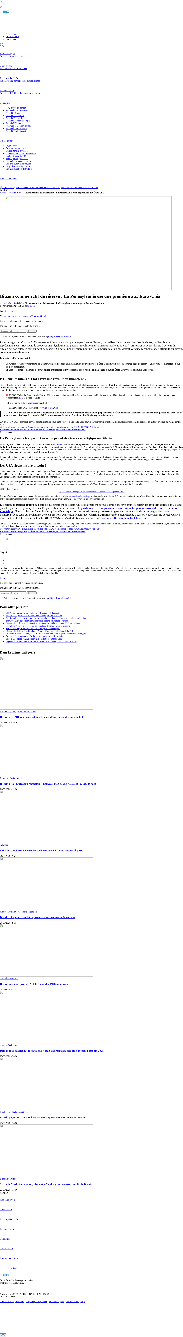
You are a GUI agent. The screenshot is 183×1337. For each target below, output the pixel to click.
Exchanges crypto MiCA (17, 158)
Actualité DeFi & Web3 (16, 128)
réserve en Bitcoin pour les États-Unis (124, 517)
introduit (58, 444)
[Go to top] (3, 1335)
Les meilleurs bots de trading (19, 169)
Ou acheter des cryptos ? (17, 151)
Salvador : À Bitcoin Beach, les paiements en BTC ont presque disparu (38, 626)
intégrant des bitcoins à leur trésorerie (93, 481)
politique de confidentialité (59, 336)
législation (11, 385)
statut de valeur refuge (80, 496)
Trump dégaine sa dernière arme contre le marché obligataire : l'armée (37, 621)
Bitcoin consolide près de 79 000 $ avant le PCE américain (34, 984)
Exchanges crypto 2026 (16, 156)
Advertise (19, 1301)
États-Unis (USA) (8, 711)
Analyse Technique (8, 912)
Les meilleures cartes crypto (18, 161)
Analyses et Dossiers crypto (18, 126)
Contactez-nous (7, 1301)
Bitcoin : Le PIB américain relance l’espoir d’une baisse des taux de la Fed (39, 631)
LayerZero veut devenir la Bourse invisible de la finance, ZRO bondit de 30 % (41, 641)
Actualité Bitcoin (13, 113)
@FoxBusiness (28, 403)
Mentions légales (56, 1301)
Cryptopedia (11, 145)
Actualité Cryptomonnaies (17, 110)
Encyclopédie (12, 39)
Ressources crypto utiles (16, 148)
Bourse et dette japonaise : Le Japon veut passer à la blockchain (34, 636)
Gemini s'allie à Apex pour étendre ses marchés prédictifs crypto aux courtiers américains (46, 618)
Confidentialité (72, 1301)
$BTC (20, 398)
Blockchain (5, 1112)
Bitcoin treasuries (8, 1179)
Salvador (4, 845)
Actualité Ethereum (14, 123)
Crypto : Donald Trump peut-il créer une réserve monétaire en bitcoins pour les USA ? (92, 491)
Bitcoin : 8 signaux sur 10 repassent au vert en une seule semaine (37, 917)
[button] (91, 4)
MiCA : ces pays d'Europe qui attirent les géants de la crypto (33, 613)
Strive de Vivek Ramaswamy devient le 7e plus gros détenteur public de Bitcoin (46, 1184)
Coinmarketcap (12, 36)
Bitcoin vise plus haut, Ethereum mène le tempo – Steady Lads (34, 615)
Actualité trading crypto (16, 131)
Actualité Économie (15, 115)
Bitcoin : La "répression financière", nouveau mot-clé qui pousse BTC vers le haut (43, 623)
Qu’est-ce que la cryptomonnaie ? (21, 153)
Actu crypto (11, 34)
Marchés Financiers (27, 711)
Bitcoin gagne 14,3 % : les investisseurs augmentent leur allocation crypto (43, 1117)
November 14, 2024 (49, 408)
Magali (31, 306)
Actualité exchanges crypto (18, 120)
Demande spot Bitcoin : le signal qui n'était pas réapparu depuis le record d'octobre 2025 (52, 1050)
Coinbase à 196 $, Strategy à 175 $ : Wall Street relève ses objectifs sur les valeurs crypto (46, 633)
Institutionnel (16, 778)
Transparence (41, 1301)
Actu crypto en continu (16, 108)
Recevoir (31, 331)
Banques (4, 778)
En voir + (4, 578)
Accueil (3, 192)
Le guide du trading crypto (18, 166)
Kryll (82, 1301)
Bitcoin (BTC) (15, 192)
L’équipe (30, 1301)
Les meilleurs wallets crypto (18, 163)
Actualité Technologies (16, 118)
